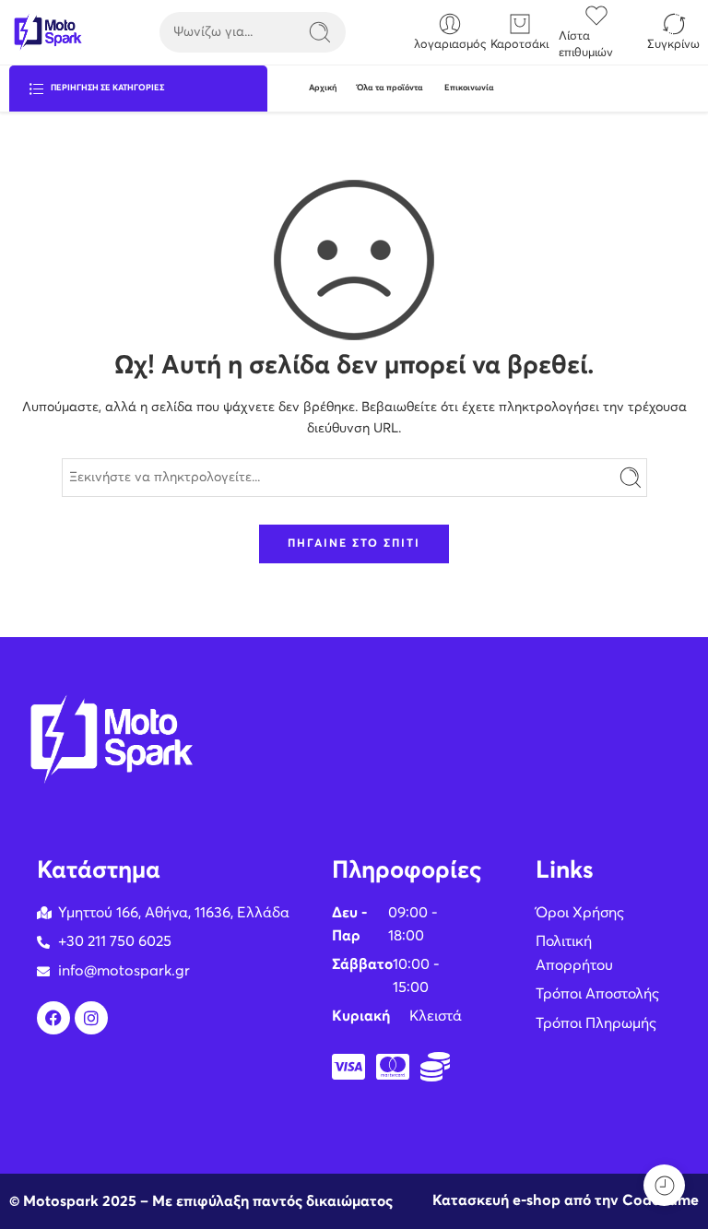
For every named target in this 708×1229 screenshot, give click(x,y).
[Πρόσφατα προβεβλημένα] (664, 1185)
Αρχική (322, 88)
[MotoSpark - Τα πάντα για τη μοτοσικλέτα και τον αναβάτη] (47, 32)
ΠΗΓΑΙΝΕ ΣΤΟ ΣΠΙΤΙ (354, 544)
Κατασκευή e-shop (496, 1200)
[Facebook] (53, 1017)
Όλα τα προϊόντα (390, 88)
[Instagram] (91, 1017)
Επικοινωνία (469, 88)
